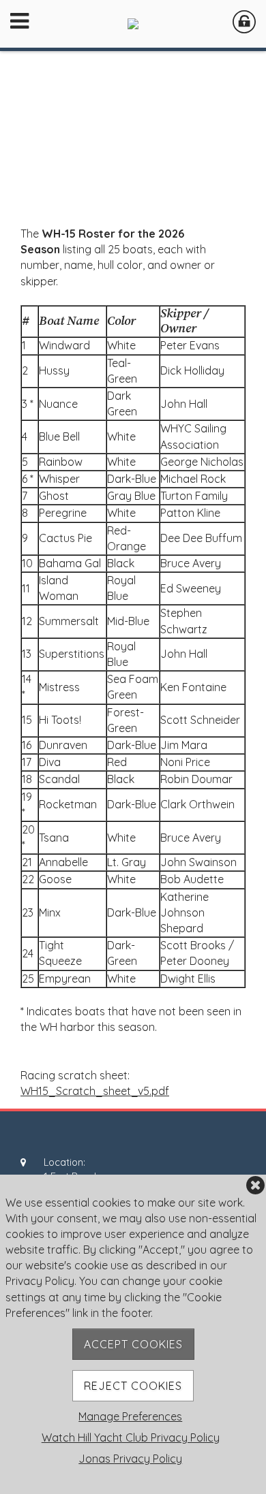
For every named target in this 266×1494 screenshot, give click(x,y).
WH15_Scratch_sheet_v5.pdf (94, 1091)
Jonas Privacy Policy (130, 1458)
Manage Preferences (130, 1416)
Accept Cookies (133, 1344)
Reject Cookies (133, 1386)
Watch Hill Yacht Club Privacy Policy (131, 1437)
